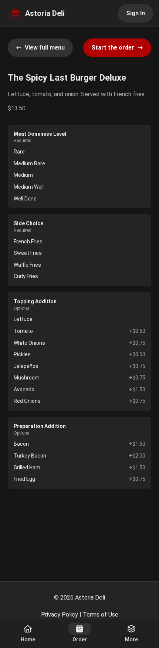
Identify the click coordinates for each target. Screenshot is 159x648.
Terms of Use (100, 614)
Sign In (135, 13)
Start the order (112, 47)
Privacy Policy (59, 614)
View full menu (45, 47)
